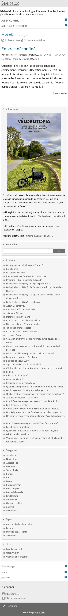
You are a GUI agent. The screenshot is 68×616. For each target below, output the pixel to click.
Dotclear (40, 612)
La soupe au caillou (15, 273)
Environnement (13, 485)
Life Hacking (12, 496)
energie (16, 59)
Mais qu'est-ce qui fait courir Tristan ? (24, 265)
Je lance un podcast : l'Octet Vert (22, 398)
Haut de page (7, 566)
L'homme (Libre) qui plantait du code (24, 280)
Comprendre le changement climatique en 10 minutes (32, 409)
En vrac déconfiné (18, 48)
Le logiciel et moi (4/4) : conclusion (23, 302)
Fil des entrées (12, 40)
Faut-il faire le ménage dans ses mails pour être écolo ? (32, 401)
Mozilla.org (11, 549)
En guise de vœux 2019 (17, 361)
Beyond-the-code (14, 492)
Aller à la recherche (14, 26)
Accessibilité (12, 463)
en (7, 477)
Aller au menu (10, 20)
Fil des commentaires (34, 40)
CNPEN (62, 55)
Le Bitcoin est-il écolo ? (17, 405)
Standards (11, 455)
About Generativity (15, 306)
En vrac (47, 55)
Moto (9, 481)
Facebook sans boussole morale (21, 331)
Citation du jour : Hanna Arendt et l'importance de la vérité (35, 368)
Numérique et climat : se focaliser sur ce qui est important (34, 412)
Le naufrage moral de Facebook (21, 357)
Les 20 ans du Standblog (17, 427)
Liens (8, 544)
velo (37, 59)
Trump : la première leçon (18, 328)
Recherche (11, 244)
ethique (25, 59)
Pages (9, 519)
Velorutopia (12, 510)
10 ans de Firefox (14, 313)
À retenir (10, 260)
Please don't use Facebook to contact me (26, 276)
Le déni (9, 372)
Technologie (12, 470)
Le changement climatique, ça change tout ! (28, 390)
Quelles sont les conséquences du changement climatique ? (35, 394)
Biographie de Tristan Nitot (19, 524)
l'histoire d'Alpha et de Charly (39, 236)
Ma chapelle (12, 269)
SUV (32, 59)
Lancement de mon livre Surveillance (24, 320)
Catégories (11, 450)
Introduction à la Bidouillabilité (21, 309)
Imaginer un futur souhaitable (20, 383)
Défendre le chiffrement (18, 317)
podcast (10, 507)
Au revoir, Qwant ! (15, 379)
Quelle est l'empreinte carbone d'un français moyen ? (32, 431)
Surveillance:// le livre (16, 532)
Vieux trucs (11, 499)
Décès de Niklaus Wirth (17, 434)
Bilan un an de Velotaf (17, 375)
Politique (10, 466)
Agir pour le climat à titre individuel (23, 364)
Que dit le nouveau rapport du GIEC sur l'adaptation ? (32, 423)
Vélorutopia (12, 109)
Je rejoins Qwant (14, 335)
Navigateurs (12, 459)
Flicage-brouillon (14, 503)
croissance (6, 59)
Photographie (13, 488)
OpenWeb (11, 553)
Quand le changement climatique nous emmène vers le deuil (35, 387)
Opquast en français (16, 557)
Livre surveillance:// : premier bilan (23, 324)
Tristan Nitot (11, 55)
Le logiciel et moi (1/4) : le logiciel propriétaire (28, 284)
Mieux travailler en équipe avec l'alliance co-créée (30, 353)
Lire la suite (60, 93)
